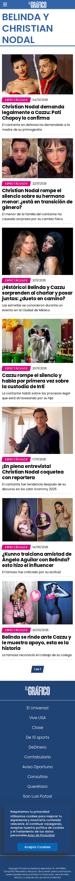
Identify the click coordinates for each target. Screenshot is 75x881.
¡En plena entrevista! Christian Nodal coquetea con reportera (33, 472)
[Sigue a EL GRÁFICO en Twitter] (36, 863)
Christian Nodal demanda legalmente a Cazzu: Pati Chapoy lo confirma (33, 112)
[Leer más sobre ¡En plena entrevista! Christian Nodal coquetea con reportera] (37, 430)
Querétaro (37, 786)
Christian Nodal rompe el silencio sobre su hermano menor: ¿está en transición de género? (37, 199)
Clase (37, 727)
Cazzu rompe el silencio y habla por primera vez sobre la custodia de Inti (35, 381)
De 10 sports (37, 737)
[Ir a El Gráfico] (37, 4)
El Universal (38, 708)
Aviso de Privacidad (41, 835)
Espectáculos (16, 100)
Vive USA (37, 717)
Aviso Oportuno (37, 767)
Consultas (37, 776)
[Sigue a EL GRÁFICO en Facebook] (33, 863)
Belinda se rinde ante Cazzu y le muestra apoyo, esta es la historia (36, 643)
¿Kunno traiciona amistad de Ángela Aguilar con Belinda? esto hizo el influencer (37, 560)
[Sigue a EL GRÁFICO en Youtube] (41, 863)
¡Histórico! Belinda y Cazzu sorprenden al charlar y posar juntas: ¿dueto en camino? (37, 293)
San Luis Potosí (37, 796)
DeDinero (37, 747)
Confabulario (37, 757)
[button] (5, 4)
